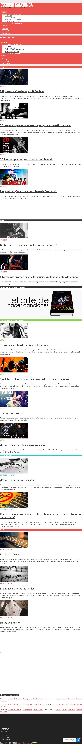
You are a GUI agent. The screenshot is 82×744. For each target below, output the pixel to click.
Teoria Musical (38, 699)
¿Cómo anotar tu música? (14, 20)
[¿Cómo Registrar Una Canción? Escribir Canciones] (14, 473)
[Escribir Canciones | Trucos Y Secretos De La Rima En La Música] (14, 338)
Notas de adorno (10, 622)
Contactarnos (6, 726)
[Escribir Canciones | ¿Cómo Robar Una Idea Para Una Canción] (14, 438)
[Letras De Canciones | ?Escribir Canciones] (17, 7)
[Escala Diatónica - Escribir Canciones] (14, 547)
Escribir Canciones (24, 743)
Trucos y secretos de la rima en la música (24, 345)
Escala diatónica (9, 554)
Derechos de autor (12, 21)
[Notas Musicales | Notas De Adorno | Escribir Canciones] (14, 615)
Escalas (58, 699)
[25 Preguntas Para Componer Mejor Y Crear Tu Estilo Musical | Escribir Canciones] (14, 118)
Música (3, 86)
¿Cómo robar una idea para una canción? (23, 445)
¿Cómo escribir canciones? (12, 23)
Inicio (4, 42)
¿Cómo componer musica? (11, 44)
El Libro (4, 731)
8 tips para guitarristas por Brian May (22, 91)
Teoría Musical (6, 549)
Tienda (4, 25)
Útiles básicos (10, 18)
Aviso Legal (5, 728)
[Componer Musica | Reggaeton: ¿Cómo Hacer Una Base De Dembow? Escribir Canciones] (14, 184)
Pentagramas (27, 699)
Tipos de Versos (9, 413)
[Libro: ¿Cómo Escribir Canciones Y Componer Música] (41, 317)
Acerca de (5, 730)
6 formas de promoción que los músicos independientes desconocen (40, 277)
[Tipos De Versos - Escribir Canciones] (14, 406)
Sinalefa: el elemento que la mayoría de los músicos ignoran (35, 379)
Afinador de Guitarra (14, 699)
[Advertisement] (22, 14)
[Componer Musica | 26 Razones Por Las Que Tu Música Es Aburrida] (14, 152)
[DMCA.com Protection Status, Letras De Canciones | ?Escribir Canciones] (34, 743)
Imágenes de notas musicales (17, 588)
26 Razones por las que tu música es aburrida (26, 159)
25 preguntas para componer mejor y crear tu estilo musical (35, 125)
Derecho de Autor (7, 475)
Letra (2, 340)
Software (8, 46)
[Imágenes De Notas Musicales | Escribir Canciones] (14, 581)
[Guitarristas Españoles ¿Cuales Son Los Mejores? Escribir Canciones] (14, 238)
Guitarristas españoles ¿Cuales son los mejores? (28, 245)
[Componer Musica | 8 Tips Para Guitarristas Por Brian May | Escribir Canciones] (14, 84)
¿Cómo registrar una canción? (17, 480)
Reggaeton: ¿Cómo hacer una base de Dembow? (28, 191)
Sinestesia (71, 699)
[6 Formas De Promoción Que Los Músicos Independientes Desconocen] (14, 270)
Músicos (3, 240)
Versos (64, 699)
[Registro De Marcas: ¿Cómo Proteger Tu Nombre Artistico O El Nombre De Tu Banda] (14, 507)
